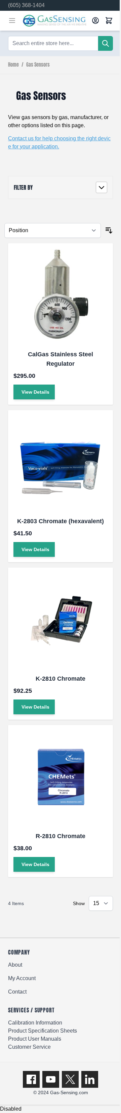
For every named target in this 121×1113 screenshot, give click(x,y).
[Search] (105, 43)
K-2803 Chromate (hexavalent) (60, 521)
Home (13, 65)
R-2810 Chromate (60, 836)
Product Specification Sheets (42, 1031)
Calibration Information (35, 1023)
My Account (22, 978)
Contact (17, 992)
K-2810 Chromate (60, 678)
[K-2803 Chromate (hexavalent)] (60, 463)
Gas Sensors (38, 65)
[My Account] (95, 20)
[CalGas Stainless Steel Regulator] (60, 296)
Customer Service (29, 1047)
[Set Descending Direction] (109, 230)
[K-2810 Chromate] (60, 620)
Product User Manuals (34, 1039)
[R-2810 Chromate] (60, 777)
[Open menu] (12, 20)
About (15, 965)
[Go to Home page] (55, 21)
